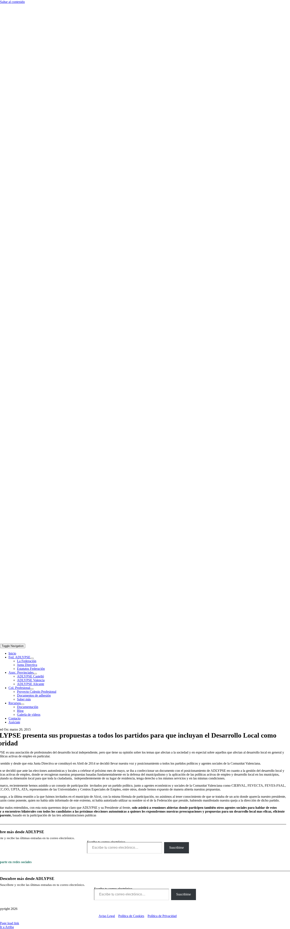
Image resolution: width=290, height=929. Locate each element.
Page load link (9, 923)
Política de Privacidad (162, 916)
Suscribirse (176, 847)
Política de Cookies (131, 916)
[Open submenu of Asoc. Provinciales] (35, 673)
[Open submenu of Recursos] (22, 704)
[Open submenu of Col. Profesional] (32, 689)
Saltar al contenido (12, 2)
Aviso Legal (107, 916)
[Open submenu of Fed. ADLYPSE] (32, 658)
